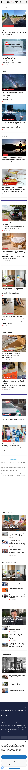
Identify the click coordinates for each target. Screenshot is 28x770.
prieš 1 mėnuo (6, 325)
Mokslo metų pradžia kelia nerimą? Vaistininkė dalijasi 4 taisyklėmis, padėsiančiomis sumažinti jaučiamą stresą (13, 445)
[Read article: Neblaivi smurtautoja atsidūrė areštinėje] (14, 407)
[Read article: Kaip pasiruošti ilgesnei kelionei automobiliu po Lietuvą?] (14, 213)
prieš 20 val (5, 64)
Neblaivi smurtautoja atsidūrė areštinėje (12, 417)
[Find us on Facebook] (1, 716)
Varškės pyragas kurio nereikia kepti (11, 353)
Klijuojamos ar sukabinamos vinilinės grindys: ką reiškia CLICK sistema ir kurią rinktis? (13, 318)
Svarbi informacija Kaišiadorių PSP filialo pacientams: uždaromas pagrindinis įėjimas (16, 534)
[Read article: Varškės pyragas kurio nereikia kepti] (14, 343)
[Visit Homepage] (14, 2)
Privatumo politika (12, 768)
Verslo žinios (6, 414)
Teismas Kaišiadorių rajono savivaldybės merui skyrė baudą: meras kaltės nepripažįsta (17, 628)
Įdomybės (5, 154)
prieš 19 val (5, 36)
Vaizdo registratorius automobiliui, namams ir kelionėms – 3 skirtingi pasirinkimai (17, 596)
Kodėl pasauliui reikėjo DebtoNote (17, 583)
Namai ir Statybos (7, 285)
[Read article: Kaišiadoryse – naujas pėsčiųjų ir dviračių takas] (14, 18)
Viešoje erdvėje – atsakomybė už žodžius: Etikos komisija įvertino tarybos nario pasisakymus (17, 645)
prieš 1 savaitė (13, 555)
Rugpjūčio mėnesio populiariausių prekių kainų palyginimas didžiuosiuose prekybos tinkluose (13, 381)
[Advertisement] (14, 491)
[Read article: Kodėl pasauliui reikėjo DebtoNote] (5, 584)
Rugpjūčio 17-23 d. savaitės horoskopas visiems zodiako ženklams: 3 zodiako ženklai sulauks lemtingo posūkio (13, 159)
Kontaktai (18, 768)
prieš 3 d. (6, 529)
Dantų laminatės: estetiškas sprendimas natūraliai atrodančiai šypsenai (17, 690)
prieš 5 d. (5, 166)
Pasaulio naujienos (8, 89)
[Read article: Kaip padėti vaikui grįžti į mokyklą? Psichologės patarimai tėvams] (14, 523)
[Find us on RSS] (6, 716)
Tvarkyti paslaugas (13, 753)
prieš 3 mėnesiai (13, 640)
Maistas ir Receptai (8, 350)
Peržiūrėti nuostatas (14, 764)
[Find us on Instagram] (3, 716)
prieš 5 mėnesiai (6, 260)
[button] (26, 741)
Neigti (14, 761)
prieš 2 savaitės (6, 101)
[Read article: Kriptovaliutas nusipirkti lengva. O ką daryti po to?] (5, 590)
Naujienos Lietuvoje (8, 54)
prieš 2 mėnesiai (13, 584)
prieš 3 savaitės (6, 129)
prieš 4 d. (12, 546)
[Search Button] (26, 2)
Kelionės (5, 220)
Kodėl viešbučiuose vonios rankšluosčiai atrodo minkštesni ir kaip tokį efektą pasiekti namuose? (13, 253)
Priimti (14, 757)
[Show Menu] (1, 2)
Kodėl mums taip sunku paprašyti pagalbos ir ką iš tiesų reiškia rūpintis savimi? (17, 677)
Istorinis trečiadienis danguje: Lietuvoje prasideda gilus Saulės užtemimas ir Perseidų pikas (12, 94)
